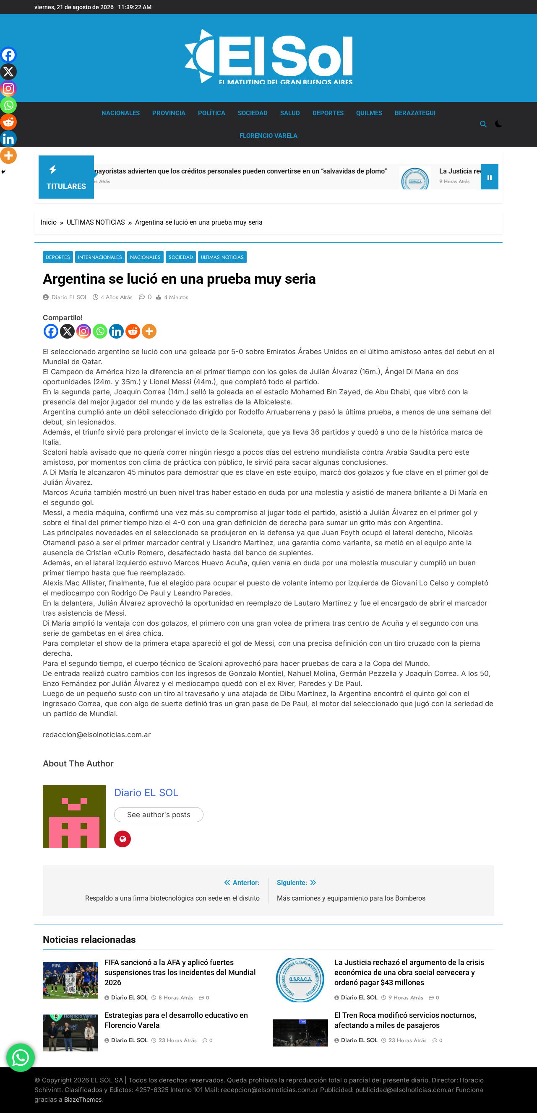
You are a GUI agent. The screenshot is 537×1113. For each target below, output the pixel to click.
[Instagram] (83, 331)
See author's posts (158, 814)
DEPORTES (328, 113)
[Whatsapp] (100, 331)
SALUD (290, 113)
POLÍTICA (211, 113)
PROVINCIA (168, 113)
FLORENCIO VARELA (268, 136)
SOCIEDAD (253, 113)
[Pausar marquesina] (489, 176)
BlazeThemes (83, 1099)
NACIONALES (121, 113)
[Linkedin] (116, 331)
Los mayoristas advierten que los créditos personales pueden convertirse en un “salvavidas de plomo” (202, 171)
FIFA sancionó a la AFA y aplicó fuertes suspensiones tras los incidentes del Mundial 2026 (180, 972)
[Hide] (3, 171)
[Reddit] (132, 331)
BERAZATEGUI (415, 113)
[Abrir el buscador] (483, 124)
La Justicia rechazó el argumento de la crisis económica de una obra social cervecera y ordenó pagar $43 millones (409, 972)
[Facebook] (51, 331)
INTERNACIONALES (100, 257)
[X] (67, 331)
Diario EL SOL (69, 297)
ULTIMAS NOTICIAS (222, 257)
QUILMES (369, 113)
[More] (149, 331)
